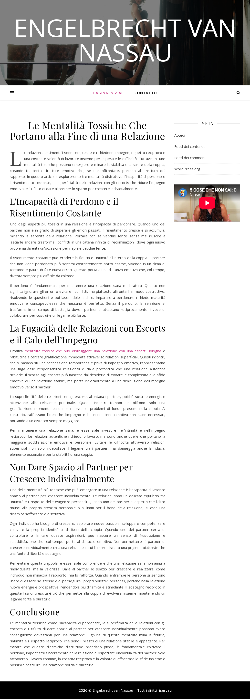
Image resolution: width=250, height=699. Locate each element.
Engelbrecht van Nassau (125, 39)
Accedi (179, 135)
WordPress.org (187, 168)
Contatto (146, 92)
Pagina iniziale (109, 92)
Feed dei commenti (190, 157)
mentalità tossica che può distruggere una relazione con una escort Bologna (93, 350)
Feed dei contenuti (190, 146)
